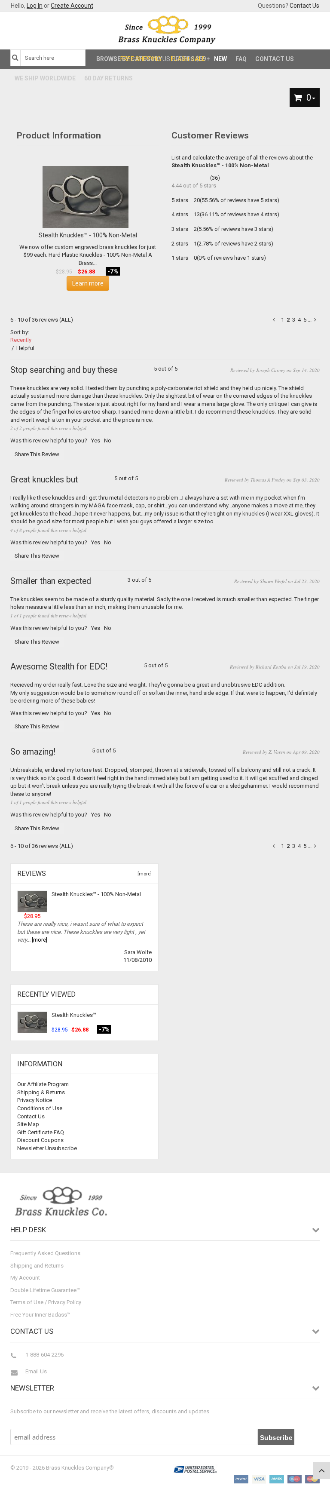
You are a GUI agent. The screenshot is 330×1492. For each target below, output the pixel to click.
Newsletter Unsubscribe (47, 1148)
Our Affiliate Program (43, 1084)
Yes (95, 440)
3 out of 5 (80, 581)
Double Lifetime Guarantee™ (45, 1290)
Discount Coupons (40, 1140)
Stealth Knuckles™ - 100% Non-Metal (96, 894)
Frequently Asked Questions (45, 1253)
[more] (143, 874)
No (107, 440)
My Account (25, 1277)
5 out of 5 (93, 370)
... (310, 319)
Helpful (25, 348)
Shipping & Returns (41, 1092)
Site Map (28, 1124)
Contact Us (304, 5)
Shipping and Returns (37, 1265)
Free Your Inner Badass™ (40, 1314)
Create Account (72, 5)
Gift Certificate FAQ (40, 1132)
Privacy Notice (34, 1100)
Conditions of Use (39, 1108)
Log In (35, 5)
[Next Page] (316, 319)
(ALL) (66, 319)
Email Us (36, 1371)
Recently (20, 340)
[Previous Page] (275, 319)
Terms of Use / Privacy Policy (45, 1302)
